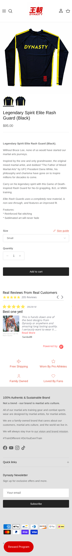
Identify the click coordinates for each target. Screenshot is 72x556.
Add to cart (36, 271)
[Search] (12, 11)
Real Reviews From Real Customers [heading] (30, 292)
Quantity (8, 248)
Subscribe (36, 503)
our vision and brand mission (51, 431)
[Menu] (4, 11)
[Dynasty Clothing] (36, 11)
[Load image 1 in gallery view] (36, 58)
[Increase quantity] (21, 256)
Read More (28, 332)
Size (5, 230)
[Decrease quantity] (6, 256)
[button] (58, 297)
